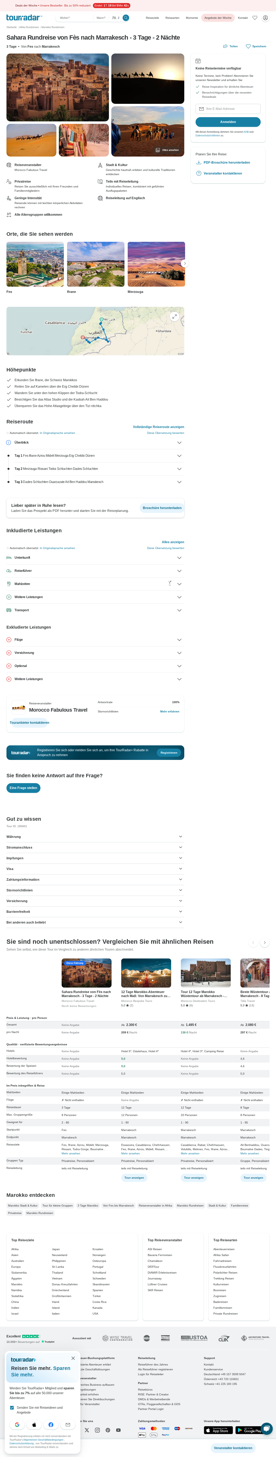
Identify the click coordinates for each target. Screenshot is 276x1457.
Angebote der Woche (218, 17)
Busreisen (219, 1290)
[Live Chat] (267, 1429)
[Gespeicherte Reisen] (255, 18)
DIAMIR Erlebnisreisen (162, 1272)
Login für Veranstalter (86, 1404)
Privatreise (15, 1213)
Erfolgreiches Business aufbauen (93, 1384)
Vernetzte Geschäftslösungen (91, 1369)
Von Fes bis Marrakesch (118, 1205)
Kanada (97, 1307)
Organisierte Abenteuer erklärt (91, 1364)
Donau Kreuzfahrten (65, 1284)
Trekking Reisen (223, 1278)
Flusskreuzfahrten (224, 1266)
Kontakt (243, 17)
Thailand (57, 1272)
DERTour (153, 1266)
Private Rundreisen (225, 1313)
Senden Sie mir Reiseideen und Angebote (40, 1410)
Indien (15, 1307)
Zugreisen (219, 1296)
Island (56, 1307)
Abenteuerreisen (224, 1249)
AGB (246, 131)
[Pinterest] (108, 1430)
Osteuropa (99, 1260)
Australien (17, 1260)
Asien (14, 1255)
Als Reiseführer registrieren (155, 1369)
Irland (55, 1301)
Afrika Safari (221, 1255)
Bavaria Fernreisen (160, 1255)
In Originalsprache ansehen (57, 432)
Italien (56, 1313)
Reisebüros (145, 1389)
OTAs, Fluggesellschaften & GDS (159, 1404)
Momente (192, 17)
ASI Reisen (155, 1249)
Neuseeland (59, 1255)
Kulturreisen (221, 1284)
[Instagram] (97, 1430)
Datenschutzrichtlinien (208, 135)
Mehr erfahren (169, 711)
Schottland (99, 1272)
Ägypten (16, 1278)
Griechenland (60, 1290)
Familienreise (239, 1205)
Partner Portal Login (151, 1409)
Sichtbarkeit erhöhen (85, 1394)
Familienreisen (222, 1307)
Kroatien (98, 1249)
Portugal (98, 1266)
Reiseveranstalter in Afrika (155, 1205)
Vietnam (57, 1278)
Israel (14, 1313)
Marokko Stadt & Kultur (23, 1205)
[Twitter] (87, 1430)
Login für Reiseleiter (151, 1374)
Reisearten (172, 17)
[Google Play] (249, 1430)
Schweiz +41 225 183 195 (220, 1383)
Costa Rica (99, 1301)
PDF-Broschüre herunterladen (227, 162)
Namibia (16, 1290)
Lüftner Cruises (157, 1284)
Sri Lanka (58, 1266)
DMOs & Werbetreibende (154, 1399)
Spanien (98, 1290)
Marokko (16, 1284)
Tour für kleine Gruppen (57, 1205)
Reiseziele (152, 17)
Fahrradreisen (222, 1260)
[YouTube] (118, 1430)
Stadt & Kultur (217, 1205)
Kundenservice (213, 1369)
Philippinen (59, 1260)
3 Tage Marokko (88, 1205)
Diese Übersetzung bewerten (165, 432)
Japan (56, 1249)
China (15, 1301)
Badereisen (220, 1301)
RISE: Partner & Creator (153, 1394)
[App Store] (218, 1430)
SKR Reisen (155, 1290)
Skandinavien (101, 1284)
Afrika (15, 1249)
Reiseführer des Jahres (153, 1364)
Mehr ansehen (71, 1153)
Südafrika (17, 1296)
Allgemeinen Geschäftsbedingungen (43, 1439)
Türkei (97, 1296)
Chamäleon (155, 1260)
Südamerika (19, 1272)
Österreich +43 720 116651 (221, 1379)
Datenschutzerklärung (21, 1443)
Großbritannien (61, 1296)
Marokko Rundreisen (190, 1205)
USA (95, 1313)
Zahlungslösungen (84, 1389)
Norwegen (99, 1255)
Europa (16, 1266)
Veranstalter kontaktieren (223, 173)
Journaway (155, 1278)
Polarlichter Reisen (225, 1272)
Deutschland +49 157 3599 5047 (225, 1374)
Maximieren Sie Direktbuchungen (93, 1399)
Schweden (99, 1278)
